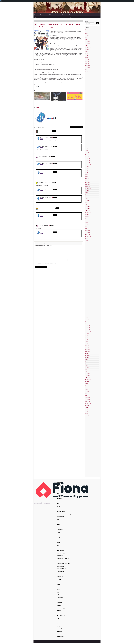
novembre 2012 (87, 351)
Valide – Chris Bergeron (40, 21)
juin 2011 (86, 385)
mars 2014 (87, 319)
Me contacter (57, 14)
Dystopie (58, 517)
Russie (58, 613)
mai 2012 (86, 363)
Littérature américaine (61, 560)
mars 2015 (87, 295)
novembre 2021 (87, 136)
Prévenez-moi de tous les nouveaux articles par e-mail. (46, 263)
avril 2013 (86, 341)
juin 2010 (86, 409)
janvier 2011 (87, 395)
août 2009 (87, 429)
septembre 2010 (88, 403)
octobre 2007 (87, 472)
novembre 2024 (87, 67)
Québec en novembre (43, 14)
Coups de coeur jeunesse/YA (45, 17)
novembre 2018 (87, 208)
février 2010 (87, 417)
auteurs (36, 107)
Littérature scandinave (61, 577)
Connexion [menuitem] (4, 0)
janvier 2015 (87, 299)
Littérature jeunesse (60, 571)
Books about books (52, 27)
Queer (58, 600)
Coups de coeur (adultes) (61, 509)
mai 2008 (86, 458)
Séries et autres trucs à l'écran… (62, 616)
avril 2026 (86, 33)
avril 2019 (86, 198)
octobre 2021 (87, 138)
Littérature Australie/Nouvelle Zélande (63, 563)
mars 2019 (87, 200)
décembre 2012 (87, 349)
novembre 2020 (87, 160)
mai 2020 (86, 172)
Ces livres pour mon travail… (61, 500)
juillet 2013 (87, 335)
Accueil (35, 14)
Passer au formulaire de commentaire (76, 127)
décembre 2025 (87, 41)
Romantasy (59, 610)
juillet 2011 (87, 383)
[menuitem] (1, 1)
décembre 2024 (87, 65)
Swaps (58, 621)
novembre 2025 (87, 43)
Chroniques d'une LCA (60, 504)
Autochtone (59, 485)
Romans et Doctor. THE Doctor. (62, 608)
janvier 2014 (87, 323)
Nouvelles (58, 587)
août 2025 (87, 49)
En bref (58, 521)
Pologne (58, 594)
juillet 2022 (87, 120)
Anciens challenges (75, 17)
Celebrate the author (60, 498)
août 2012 (87, 357)
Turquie (58, 629)
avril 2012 (86, 365)
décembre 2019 (87, 182)
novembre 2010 (87, 399)
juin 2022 (86, 122)
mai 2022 (86, 124)
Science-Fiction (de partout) (62, 615)
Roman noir (59, 605)
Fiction (58, 535)
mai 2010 (86, 411)
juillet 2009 (87, 431)
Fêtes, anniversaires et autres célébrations (64, 534)
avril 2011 (86, 389)
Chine (58, 503)
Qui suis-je (51, 14)
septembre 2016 (88, 260)
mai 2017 (86, 244)
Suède (58, 618)
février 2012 (87, 369)
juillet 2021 (87, 144)
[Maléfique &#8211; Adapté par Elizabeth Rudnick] (58, 96)
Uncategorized (59, 631)
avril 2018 (86, 222)
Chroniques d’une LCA (66, 14)
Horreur (58, 543)
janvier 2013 (87, 347)
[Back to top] (131, 640)
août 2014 (87, 309)
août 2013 (87, 333)
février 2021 (87, 154)
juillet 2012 (87, 359)
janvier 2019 (87, 204)
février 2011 (87, 393)
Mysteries (58, 584)
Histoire (58, 540)
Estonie (58, 527)
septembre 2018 (88, 212)
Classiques (58, 506)
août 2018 (87, 214)
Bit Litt (58, 493)
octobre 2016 (87, 258)
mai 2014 (86, 315)
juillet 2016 (87, 264)
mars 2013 (87, 343)
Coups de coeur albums (54, 17)
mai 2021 (86, 148)
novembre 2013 (87, 327)
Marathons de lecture (60, 581)
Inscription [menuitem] (8, 0)
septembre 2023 (88, 93)
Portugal (58, 595)
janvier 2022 (87, 132)
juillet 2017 (87, 240)
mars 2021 (87, 152)
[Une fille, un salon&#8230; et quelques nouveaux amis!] (42, 96)
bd (38, 107)
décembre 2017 (87, 230)
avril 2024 (86, 81)
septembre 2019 (88, 188)
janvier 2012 (87, 371)
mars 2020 (87, 176)
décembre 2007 (87, 468)
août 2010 (87, 405)
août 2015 (87, 285)
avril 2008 (86, 460)
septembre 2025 (88, 47)
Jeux (57, 548)
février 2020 (87, 178)
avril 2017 (86, 246)
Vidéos (58, 633)
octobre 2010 (87, 401)
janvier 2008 (87, 466)
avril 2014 (86, 317)
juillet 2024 (87, 75)
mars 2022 (87, 128)
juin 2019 (86, 194)
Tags (57, 623)
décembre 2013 (87, 325)
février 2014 (87, 321)
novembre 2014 (87, 303)
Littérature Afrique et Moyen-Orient (63, 558)
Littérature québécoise (61, 574)
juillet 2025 (87, 51)
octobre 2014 (87, 305)
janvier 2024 (87, 87)
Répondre (55, 137)
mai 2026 (86, 31)
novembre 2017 (87, 232)
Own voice (58, 589)
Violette (40, 182)
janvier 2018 (87, 228)
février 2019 (87, 202)
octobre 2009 (87, 425)
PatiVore (40, 130)
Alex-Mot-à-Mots (42, 207)
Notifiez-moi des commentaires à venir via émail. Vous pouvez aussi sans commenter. (56, 265)
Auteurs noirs (59, 483)
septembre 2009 (88, 427)
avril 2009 (86, 437)
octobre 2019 (87, 186)
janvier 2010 (87, 419)
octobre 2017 (87, 234)
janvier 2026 (87, 39)
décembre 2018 (87, 206)
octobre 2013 (87, 329)
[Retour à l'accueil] (67, 7)
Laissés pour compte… (60, 550)
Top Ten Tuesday (60, 628)
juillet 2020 (87, 168)
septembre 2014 (88, 307)
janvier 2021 (87, 156)
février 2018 (87, 226)
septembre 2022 (88, 116)
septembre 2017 (88, 236)
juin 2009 (86, 433)
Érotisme (58, 522)
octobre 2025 (87, 45)
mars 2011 (87, 391)
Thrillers (58, 626)
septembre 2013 (88, 331)
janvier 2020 (87, 180)
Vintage (58, 634)
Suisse (58, 620)
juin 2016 (86, 266)
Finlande (58, 537)
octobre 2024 (87, 69)
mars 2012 (87, 367)
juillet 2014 (87, 311)
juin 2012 (86, 361)
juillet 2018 (87, 216)
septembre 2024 (88, 71)
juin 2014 (86, 313)
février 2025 (87, 61)
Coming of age (59, 508)
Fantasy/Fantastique (60, 530)
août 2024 (87, 73)
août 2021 (87, 142)
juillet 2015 (87, 287)
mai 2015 (86, 291)
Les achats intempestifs (61, 553)
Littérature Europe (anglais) (61, 566)
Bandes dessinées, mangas (46, 27)
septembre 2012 (88, 355)
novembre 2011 (87, 375)
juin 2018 (86, 218)
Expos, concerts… (60, 529)
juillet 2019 (87, 192)
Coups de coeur (36, 17)
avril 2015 (86, 293)
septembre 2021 (88, 140)
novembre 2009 (87, 423)
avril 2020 (86, 174)
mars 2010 (87, 415)
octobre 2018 (87, 210)
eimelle (40, 156)
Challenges (58, 501)
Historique (58, 542)
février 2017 (87, 250)
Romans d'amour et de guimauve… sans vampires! (65, 607)
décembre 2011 (87, 373)
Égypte (58, 519)
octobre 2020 (87, 162)
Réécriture (58, 603)
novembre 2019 (87, 184)
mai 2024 (86, 79)
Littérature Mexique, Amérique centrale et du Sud (65, 573)
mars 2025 (87, 59)
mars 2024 (87, 83)
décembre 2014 (87, 301)
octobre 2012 (87, 353)
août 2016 (87, 262)
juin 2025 (86, 53)
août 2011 (87, 381)
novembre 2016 (87, 256)
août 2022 (87, 118)
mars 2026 (87, 35)
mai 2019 (86, 196)
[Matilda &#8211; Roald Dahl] (74, 96)
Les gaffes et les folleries (61, 555)
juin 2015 (86, 289)
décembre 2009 (87, 421)
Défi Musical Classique (60, 516)
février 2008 (87, 464)
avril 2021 (86, 150)
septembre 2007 (88, 474)
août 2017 (87, 238)
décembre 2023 (87, 89)
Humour (58, 545)
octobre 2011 (87, 377)
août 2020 (87, 166)
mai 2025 (86, 55)
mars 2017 (87, 248)
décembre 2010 (87, 397)
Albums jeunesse (59, 482)
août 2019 (87, 190)
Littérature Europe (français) (62, 569)
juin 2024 (86, 77)
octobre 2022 (87, 114)
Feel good (58, 532)
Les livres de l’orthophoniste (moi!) (65, 17)
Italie (57, 547)
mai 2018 (86, 220)
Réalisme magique (60, 602)
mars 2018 (87, 224)
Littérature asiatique (60, 561)
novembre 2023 (87, 91)
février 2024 (87, 85)
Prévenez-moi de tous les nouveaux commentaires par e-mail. (48, 262)
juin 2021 (86, 146)
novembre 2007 (87, 470)
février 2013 (87, 345)
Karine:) (36, 27)
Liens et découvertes (60, 556)
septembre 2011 (88, 379)
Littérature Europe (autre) (61, 568)
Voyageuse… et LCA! (60, 636)
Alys (39, 225)
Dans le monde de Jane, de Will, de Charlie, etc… (65, 514)
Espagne (58, 524)
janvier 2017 (87, 252)
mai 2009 (86, 435)
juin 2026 (86, 29)
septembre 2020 (88, 164)
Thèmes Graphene (43, 641)
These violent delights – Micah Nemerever (74, 21)
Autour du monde (76, 14)
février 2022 (87, 130)
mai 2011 (86, 387)
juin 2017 (86, 242)
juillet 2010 (87, 407)
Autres (58, 487)
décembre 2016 (87, 254)
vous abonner (65, 265)
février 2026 (87, 37)
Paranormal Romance (60, 590)
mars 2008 (87, 462)
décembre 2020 (87, 158)
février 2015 (87, 297)
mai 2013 (86, 339)
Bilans (58, 490)
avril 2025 (86, 57)
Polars (58, 592)
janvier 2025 (87, 63)
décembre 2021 (87, 134)
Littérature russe (60, 576)
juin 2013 (86, 337)
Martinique (59, 582)
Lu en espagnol (59, 579)
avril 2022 (86, 126)
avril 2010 (86, 413)
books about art (59, 495)
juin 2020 (86, 170)
